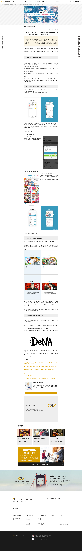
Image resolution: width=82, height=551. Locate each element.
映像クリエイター (40, 520)
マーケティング (28, 523)
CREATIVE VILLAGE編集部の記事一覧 (49, 419)
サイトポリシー (42, 543)
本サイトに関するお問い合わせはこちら (53, 498)
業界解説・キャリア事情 (41, 523)
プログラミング (28, 519)
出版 (59, 523)
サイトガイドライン (23, 508)
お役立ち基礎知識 (40, 525)
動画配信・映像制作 (28, 520)
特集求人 (14, 519)
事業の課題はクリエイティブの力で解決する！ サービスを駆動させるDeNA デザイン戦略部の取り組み (40, 378)
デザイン (27, 518)
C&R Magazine (40, 527)
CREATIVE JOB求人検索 (16, 518)
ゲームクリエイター (40, 519)
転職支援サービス (15, 522)
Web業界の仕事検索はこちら (41, 393)
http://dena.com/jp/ (28, 356)
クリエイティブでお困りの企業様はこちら (54, 501)
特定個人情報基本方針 (35, 543)
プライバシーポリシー (47, 542)
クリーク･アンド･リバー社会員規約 (56, 542)
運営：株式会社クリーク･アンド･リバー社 (37, 542)
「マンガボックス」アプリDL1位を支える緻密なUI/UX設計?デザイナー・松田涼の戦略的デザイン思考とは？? (41, 366)
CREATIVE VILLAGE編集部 (32, 402)
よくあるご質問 (15, 508)
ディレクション (28, 524)
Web (59, 518)
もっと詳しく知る (55, 484)
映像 (59, 519)
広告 (59, 522)
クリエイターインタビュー (41, 524)
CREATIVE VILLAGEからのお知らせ (64, 524)
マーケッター (39, 522)
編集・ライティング (28, 522)
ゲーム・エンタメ (61, 520)
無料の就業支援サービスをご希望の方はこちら (41, 464)
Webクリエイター (40, 518)
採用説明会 (14, 520)
